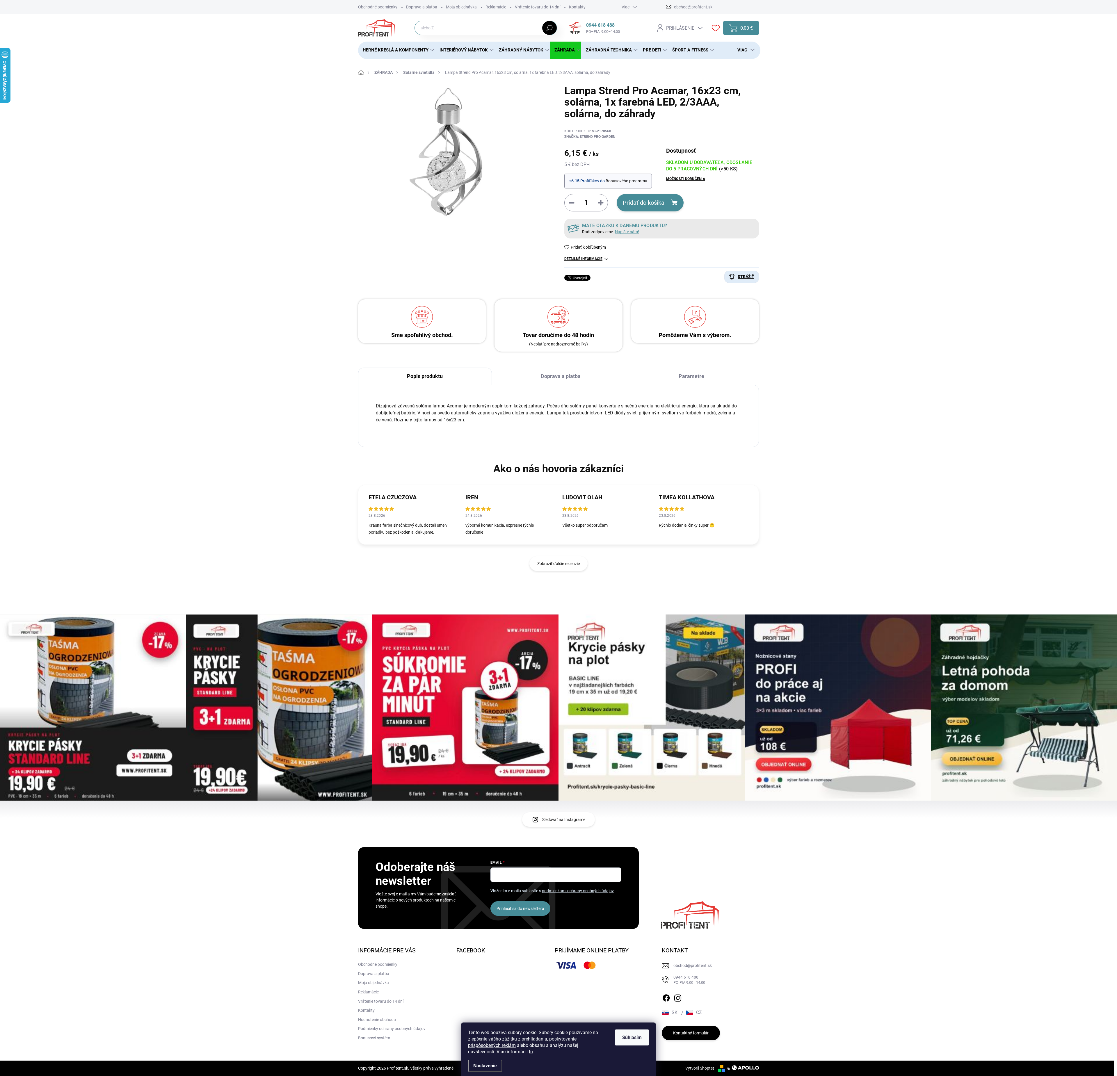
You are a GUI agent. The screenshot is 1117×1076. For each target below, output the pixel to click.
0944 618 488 (689, 980)
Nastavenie (485, 1065)
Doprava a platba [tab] (561, 376)
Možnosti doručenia (685, 179)
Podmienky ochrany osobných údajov (392, 1028)
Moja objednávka (461, 7)
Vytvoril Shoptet (699, 1068)
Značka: (589, 137)
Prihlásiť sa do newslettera (520, 908)
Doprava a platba (421, 7)
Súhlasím (632, 1037)
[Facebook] (666, 997)
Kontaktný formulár (691, 1033)
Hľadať (549, 28)
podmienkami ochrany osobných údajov (578, 890)
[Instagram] (677, 997)
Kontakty (577, 7)
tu (531, 1051)
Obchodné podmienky (377, 7)
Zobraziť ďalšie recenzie (558, 563)
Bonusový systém (374, 1038)
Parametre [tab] (691, 376)
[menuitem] (396, 50)
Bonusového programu (626, 181)
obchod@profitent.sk (692, 965)
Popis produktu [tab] (425, 376)
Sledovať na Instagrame (563, 819)
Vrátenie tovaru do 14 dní (537, 7)
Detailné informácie (583, 259)
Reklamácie (495, 7)
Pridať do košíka (643, 202)
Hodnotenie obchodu (377, 1019)
